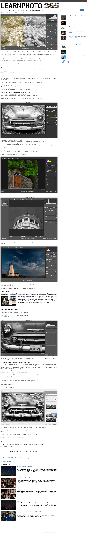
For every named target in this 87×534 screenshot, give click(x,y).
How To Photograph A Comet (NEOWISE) (25, 466)
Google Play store (21, 294)
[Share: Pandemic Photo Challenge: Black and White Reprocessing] (5, 72)
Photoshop (20, 12)
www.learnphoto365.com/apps (45, 300)
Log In (47, 1)
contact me (19, 435)
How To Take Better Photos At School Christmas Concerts (29, 489)
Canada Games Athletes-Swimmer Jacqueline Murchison (75, 50)
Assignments (13, 12)
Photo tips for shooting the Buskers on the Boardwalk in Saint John (75, 21)
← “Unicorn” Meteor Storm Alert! (7, 528)
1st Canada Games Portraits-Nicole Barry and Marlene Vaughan (76, 55)
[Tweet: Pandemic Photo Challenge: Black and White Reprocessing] (2, 72)
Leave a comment (26, 12)
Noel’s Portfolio (3, 460)
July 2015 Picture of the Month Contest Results (70, 62)
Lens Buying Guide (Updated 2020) (73, 44)
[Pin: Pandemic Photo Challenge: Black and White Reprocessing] (11, 72)
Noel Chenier (3, 12)
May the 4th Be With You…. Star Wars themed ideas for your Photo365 (76, 37)
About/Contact (36, 1)
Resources (18, 1)
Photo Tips (7, 1)
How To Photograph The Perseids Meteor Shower (75, 16)
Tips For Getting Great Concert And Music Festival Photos (29, 511)
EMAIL (21, 457)
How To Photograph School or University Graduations (28, 477)
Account (42, 1)
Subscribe (34, 451)
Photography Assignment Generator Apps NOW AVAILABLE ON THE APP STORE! (73, 60)
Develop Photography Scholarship (73, 26)
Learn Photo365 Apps (27, 1)
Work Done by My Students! (6, 461)
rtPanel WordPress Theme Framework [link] (50, 531)
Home (2, 1)
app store (12, 294)
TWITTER (16, 457)
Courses (13, 1)
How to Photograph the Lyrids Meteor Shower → (48, 528)
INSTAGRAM (11, 457)
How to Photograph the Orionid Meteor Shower (27, 500)
